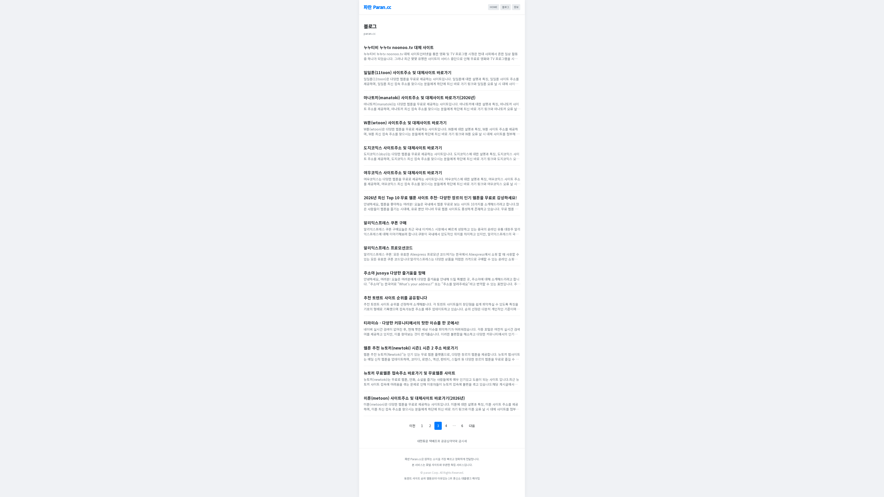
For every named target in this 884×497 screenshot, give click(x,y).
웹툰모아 (432, 478)
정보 (516, 7)
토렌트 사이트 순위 (415, 478)
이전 (412, 425)
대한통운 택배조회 (429, 441)
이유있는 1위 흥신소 (449, 478)
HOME (493, 7)
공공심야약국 (449, 441)
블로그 (505, 7)
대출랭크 (466, 478)
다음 (472, 425)
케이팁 (476, 478)
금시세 (463, 441)
